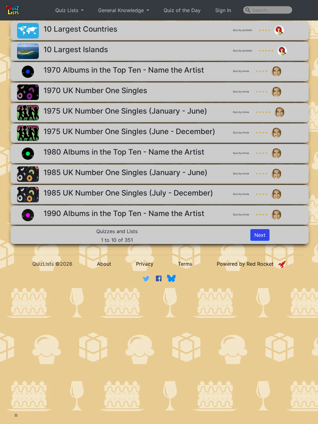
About (104, 264)
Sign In (223, 10)
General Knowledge (121, 10)
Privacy (144, 264)
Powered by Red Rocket (247, 264)
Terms (185, 264)
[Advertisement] (165, 334)
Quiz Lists (67, 10)
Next (260, 235)
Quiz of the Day (182, 10)
